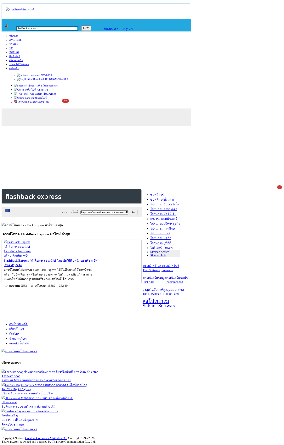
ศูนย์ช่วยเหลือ (18, 324)
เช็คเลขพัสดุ (49, 93)
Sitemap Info (158, 255)
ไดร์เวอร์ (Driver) (161, 247)
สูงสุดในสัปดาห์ (153, 291)
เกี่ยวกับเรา (16, 329)
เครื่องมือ (14, 68)
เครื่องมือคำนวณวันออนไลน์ (33, 102)
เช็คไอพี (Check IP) (37, 89)
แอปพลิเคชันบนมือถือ (56, 79)
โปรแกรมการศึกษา (163, 228)
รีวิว (11, 48)
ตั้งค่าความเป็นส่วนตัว (16, 434)
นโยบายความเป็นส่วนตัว (51, 434)
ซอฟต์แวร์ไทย (152, 268)
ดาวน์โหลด (15, 40)
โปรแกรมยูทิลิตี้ (160, 243)
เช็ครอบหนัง (16, 60)
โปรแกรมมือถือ (160, 238)
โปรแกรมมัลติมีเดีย (163, 214)
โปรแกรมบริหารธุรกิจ (165, 223)
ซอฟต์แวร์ (46, 75)
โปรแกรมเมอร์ (160, 233)
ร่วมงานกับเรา (19, 338)
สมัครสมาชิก (110, 29)
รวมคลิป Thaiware (19, 64)
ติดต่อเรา (15, 333)
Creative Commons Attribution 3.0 (46, 438)
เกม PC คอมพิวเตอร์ (163, 218)
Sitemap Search (159, 251)
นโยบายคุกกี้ (79, 434)
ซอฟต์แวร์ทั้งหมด (162, 199)
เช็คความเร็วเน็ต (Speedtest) (42, 85)
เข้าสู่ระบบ (126, 29)
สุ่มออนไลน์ (40, 97)
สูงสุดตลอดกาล (173, 291)
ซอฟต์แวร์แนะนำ (176, 280)
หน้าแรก (14, 36)
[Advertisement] (142, 157)
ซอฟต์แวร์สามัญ (154, 280)
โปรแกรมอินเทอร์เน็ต (164, 204)
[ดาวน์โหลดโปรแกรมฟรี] (20, 9)
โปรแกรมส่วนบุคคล (163, 209)
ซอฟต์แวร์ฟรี (170, 268)
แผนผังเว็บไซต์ (19, 343)
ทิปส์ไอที (14, 52)
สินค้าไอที (14, 56)
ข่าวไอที (13, 44)
